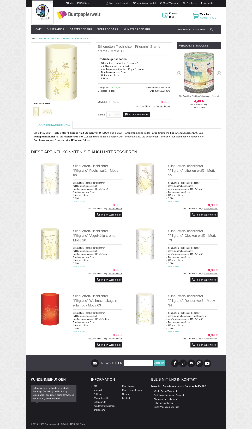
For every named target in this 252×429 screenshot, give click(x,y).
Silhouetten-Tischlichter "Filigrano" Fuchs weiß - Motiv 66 (95, 170)
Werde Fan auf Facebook (165, 391)
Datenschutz (100, 402)
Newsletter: (112, 363)
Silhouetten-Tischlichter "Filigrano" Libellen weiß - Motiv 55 (191, 170)
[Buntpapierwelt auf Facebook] (175, 361)
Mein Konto (128, 386)
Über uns (126, 394)
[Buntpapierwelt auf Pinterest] (183, 361)
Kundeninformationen (104, 406)
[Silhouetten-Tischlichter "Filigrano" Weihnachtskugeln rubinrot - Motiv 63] (50, 309)
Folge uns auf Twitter (163, 403)
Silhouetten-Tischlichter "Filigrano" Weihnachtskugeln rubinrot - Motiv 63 (95, 300)
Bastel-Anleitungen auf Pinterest (169, 395)
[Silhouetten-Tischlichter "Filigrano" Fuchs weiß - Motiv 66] (50, 179)
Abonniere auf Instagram (165, 399)
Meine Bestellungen (132, 390)
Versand (98, 390)
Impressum (99, 410)
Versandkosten (163, 106)
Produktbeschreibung (52, 124)
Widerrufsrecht (101, 398)
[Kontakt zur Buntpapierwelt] (191, 361)
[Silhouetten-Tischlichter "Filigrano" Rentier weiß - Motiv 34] (145, 309)
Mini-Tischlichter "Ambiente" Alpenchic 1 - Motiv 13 (199, 100)
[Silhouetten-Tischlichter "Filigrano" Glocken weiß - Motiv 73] (145, 244)
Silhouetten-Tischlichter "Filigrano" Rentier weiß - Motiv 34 (191, 300)
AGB (96, 386)
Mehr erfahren (79, 201)
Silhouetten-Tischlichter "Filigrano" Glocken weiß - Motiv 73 (192, 235)
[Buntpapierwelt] (77, 15)
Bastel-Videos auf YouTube (166, 407)
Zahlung (97, 394)
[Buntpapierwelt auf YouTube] (207, 361)
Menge (101, 114)
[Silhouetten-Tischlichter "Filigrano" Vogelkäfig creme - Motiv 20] (50, 244)
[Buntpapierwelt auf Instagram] (199, 361)
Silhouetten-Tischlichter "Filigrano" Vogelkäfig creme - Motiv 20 (95, 235)
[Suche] (211, 29)
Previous (179, 73)
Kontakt (126, 398)
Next (219, 73)
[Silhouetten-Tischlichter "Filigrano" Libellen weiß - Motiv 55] (145, 179)
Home (33, 38)
